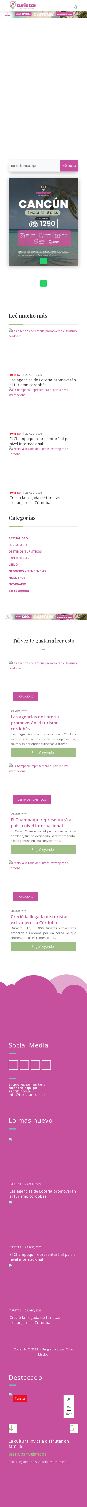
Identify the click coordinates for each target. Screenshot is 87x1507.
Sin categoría (19, 591)
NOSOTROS (17, 578)
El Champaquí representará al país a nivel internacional (43, 441)
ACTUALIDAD (62, 94)
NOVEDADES (18, 584)
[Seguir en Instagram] (35, 1065)
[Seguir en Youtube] (46, 1065)
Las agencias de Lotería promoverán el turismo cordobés (43, 382)
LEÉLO (13, 564)
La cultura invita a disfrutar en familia (38, 1443)
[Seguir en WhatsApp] (43, 261)
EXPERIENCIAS (19, 558)
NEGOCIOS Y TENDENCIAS (27, 571)
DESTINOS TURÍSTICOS (25, 551)
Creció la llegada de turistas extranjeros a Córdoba (35, 500)
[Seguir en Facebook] (13, 1065)
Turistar (23, 94)
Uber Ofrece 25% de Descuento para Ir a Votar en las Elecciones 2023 (43, 89)
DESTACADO (18, 545)
